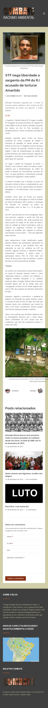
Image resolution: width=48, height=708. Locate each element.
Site (8, 550)
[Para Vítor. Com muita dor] (24, 493)
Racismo (34, 96)
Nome (10, 536)
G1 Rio (7, 115)
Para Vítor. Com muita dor (17, 506)
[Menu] (44, 13)
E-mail (10, 543)
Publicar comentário (15, 578)
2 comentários (31, 510)
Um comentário (31, 479)
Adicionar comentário (15, 557)
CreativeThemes (9, 705)
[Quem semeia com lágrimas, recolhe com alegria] (24, 460)
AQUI (29, 694)
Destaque (27, 96)
